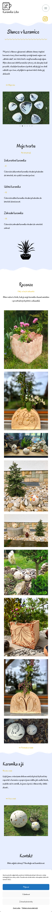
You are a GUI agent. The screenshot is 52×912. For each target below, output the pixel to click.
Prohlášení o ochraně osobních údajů (30, 908)
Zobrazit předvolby (26, 901)
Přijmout (26, 887)
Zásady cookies (16, 908)
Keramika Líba (11, 12)
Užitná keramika (12, 187)
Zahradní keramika (13, 213)
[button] (5, 108)
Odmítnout (26, 894)
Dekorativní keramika (15, 160)
